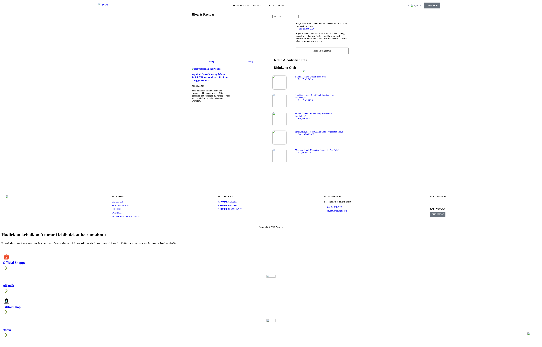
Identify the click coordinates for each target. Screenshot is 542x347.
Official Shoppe (14, 262)
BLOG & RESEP (276, 5)
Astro (7, 330)
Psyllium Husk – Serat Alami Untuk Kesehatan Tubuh (319, 132)
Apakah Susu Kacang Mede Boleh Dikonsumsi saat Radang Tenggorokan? (210, 77)
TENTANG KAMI (241, 5)
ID (419, 6)
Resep (211, 61)
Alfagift (8, 285)
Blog (250, 61)
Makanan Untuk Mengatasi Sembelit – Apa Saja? (317, 150)
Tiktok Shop (12, 307)
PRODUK (257, 5)
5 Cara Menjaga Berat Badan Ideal (310, 76)
